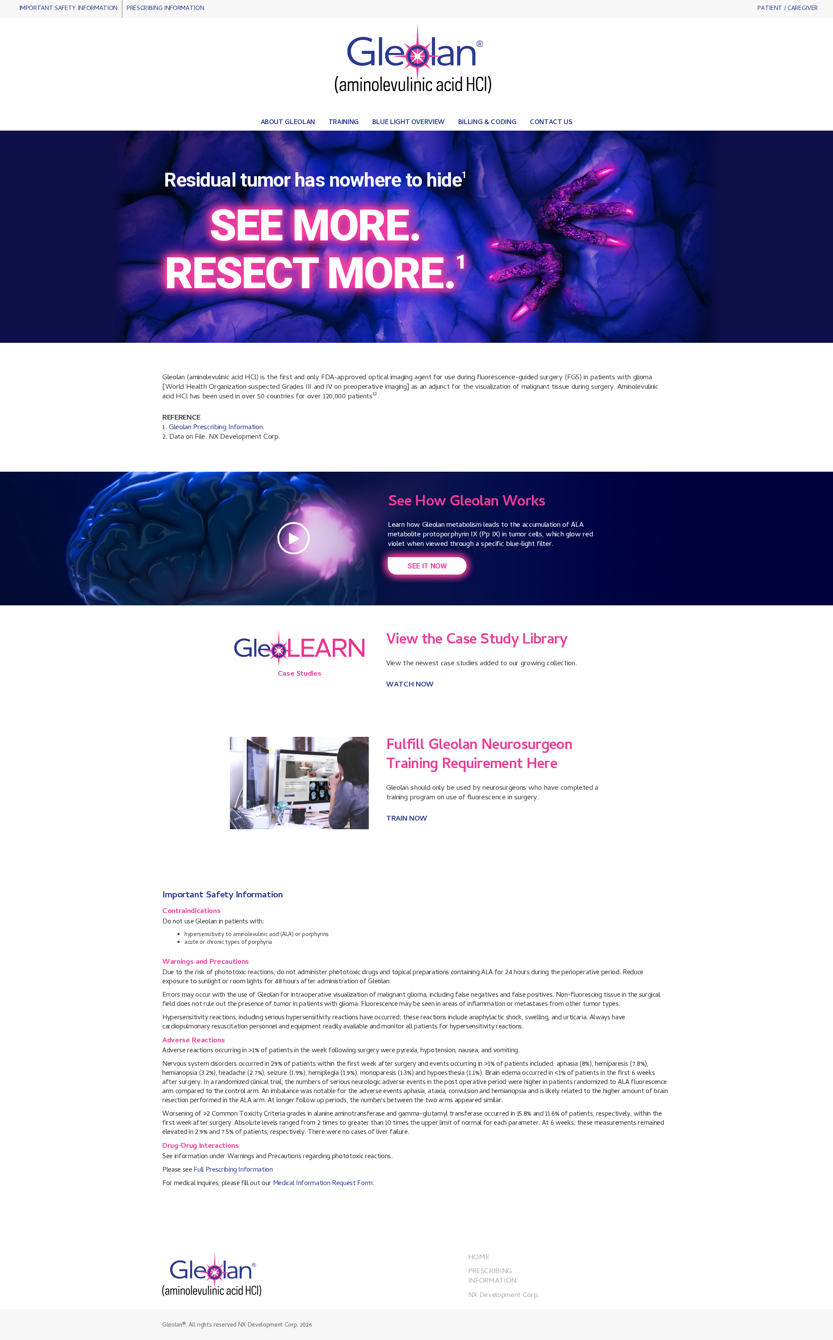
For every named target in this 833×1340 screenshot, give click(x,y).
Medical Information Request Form (323, 1183)
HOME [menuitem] (479, 1258)
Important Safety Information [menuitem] (68, 9)
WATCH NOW (410, 685)
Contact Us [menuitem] (551, 123)
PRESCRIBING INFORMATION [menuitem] (492, 1276)
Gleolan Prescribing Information (215, 428)
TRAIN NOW (406, 819)
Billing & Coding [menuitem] (487, 123)
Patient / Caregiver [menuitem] (788, 9)
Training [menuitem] (343, 123)
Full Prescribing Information (232, 1170)
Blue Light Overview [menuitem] (408, 123)
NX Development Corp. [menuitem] (503, 1296)
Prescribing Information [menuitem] (165, 9)
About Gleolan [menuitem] (288, 123)
